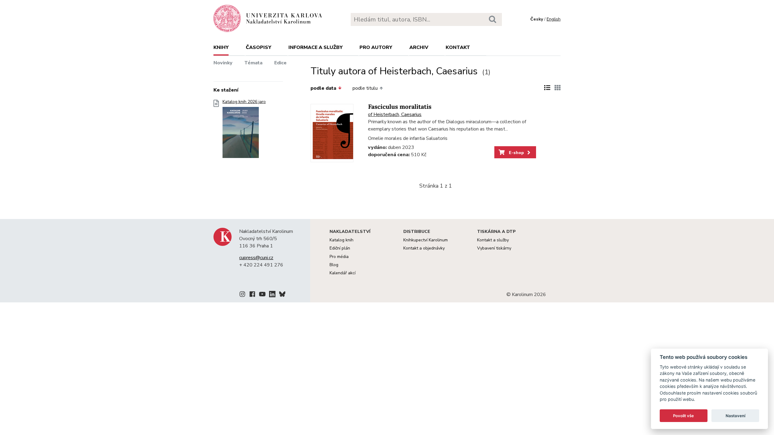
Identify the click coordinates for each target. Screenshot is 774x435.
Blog (334, 265)
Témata (253, 63)
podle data (323, 88)
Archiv (418, 47)
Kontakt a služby (493, 240)
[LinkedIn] (272, 295)
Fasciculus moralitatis (399, 107)
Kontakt (458, 47)
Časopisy (258, 47)
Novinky (223, 63)
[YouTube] (262, 295)
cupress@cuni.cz (256, 257)
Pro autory (375, 47)
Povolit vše (683, 415)
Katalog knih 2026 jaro (244, 102)
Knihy (221, 47)
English (554, 19)
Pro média (339, 256)
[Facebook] (252, 295)
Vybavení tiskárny (494, 248)
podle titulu (365, 88)
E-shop (516, 153)
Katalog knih (341, 240)
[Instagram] (242, 295)
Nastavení (735, 415)
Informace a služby (315, 47)
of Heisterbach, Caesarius (394, 114)
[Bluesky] (282, 295)
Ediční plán (340, 248)
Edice (280, 63)
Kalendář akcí (343, 273)
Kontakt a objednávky (424, 248)
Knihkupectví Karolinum (425, 240)
